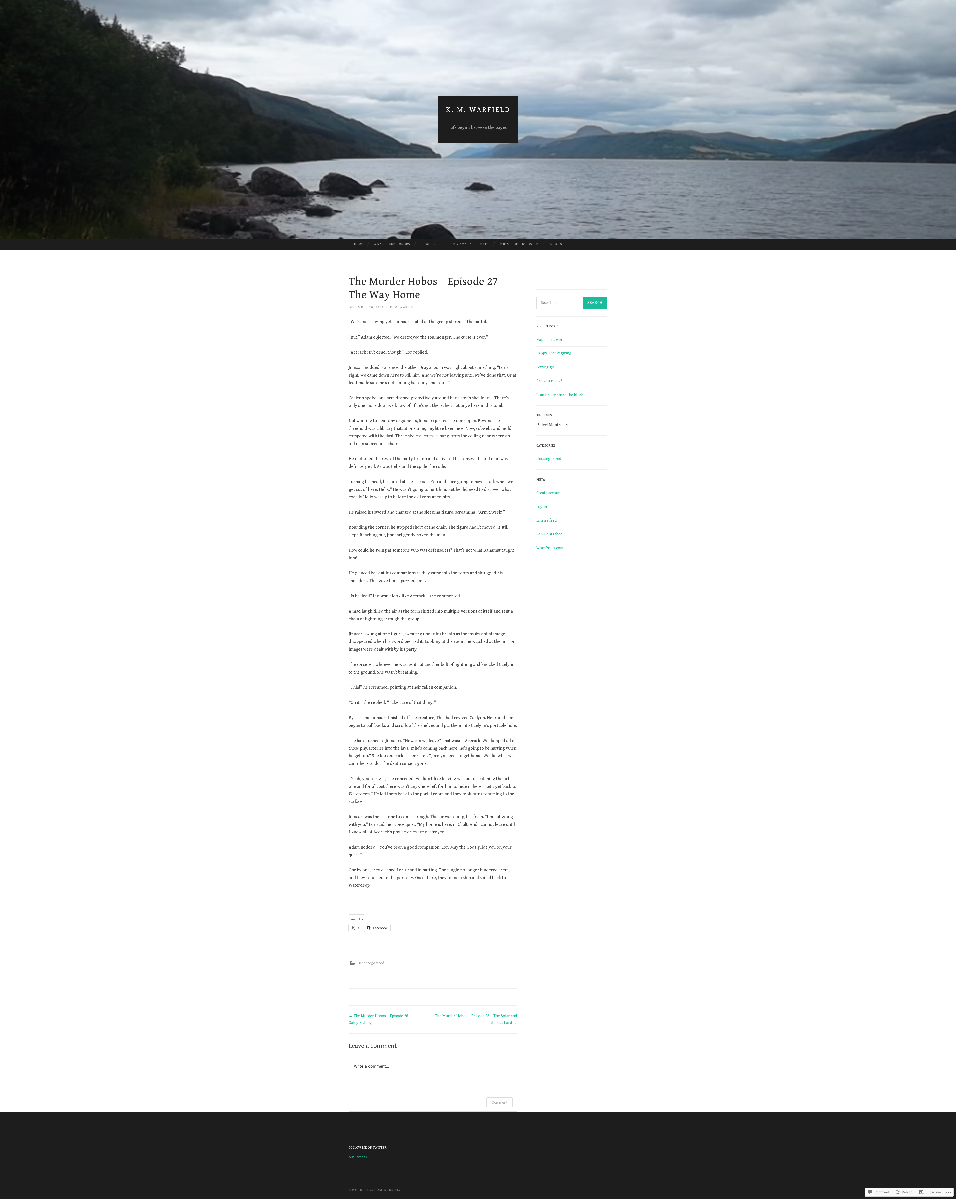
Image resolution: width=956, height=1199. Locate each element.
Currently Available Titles (465, 244)
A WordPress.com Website (374, 1190)
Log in (541, 506)
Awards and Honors (392, 244)
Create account (549, 493)
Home (358, 244)
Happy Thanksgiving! (554, 353)
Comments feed (549, 534)
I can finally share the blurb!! (560, 395)
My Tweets (358, 1157)
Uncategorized (371, 963)
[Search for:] (571, 303)
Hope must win (549, 339)
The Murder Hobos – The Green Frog (531, 244)
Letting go (545, 367)
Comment (499, 1102)
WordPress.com (549, 548)
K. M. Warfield (478, 109)
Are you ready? (549, 381)
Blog (425, 244)
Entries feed (546, 520)
